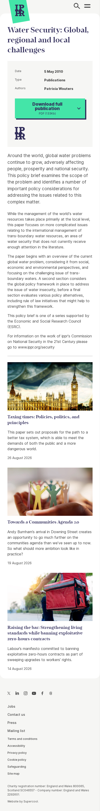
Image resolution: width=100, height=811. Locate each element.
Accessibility (16, 746)
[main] (50, 342)
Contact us (16, 714)
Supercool (30, 801)
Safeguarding (16, 766)
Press (12, 723)
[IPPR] (20, 10)
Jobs (11, 706)
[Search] (77, 6)
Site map (13, 773)
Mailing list (16, 731)
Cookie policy (16, 759)
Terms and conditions (22, 739)
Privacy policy (17, 752)
